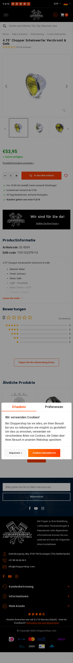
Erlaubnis (19, 407)
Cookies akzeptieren (44, 453)
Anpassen (14, 453)
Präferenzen (54, 407)
